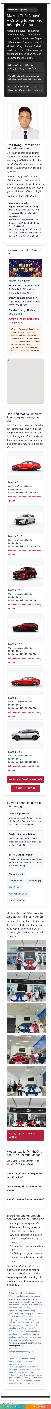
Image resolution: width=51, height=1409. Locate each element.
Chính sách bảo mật (26, 1343)
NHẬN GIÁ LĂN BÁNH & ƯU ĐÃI (25, 779)
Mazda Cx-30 (15, 644)
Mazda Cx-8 (15, 536)
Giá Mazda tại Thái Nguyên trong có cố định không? (23, 1162)
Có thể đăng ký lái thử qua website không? (24, 1188)
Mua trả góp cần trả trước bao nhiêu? (25, 1199)
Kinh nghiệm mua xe (18, 894)
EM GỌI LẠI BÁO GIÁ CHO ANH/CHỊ (22, 1135)
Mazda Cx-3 (15, 751)
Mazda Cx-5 (15, 590)
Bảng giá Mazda (16, 874)
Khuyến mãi (14, 887)
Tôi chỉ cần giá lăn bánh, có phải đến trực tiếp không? (25, 1175)
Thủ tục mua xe (16, 900)
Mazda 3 (13, 697)
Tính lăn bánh (15, 881)
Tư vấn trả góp (34, 881)
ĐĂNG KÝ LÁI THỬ (25, 788)
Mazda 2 (13, 482)
